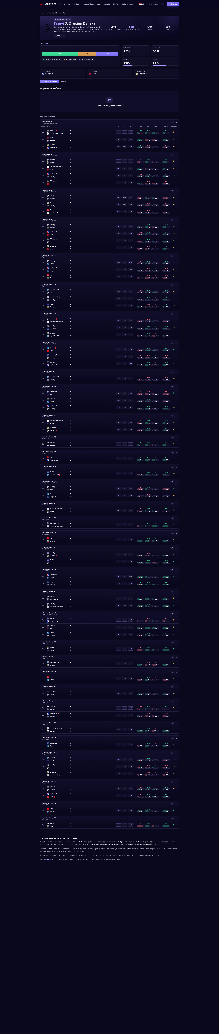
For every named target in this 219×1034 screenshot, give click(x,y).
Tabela (63, 81)
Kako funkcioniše (128, 4)
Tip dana (62, 4)
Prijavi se (173, 4)
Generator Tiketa (87, 4)
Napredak (107, 4)
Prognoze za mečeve (49, 81)
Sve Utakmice (73, 4)
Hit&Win (116, 4)
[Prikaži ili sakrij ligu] (176, 122)
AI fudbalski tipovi (49, 859)
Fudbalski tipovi (45, 13)
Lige (98, 4)
